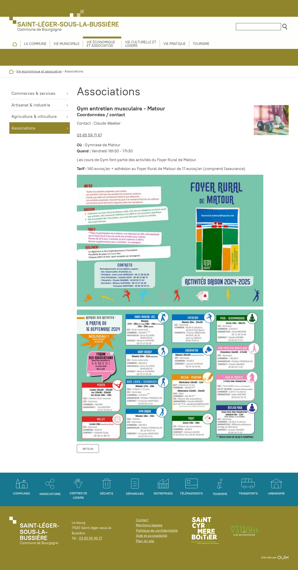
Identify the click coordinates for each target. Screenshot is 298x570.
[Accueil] (11, 71)
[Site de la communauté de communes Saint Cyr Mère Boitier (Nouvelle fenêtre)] (205, 530)
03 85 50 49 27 (90, 538)
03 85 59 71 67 (89, 135)
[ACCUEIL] (14, 43)
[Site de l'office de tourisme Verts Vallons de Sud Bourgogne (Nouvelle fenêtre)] (244, 530)
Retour (88, 449)
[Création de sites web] (283, 557)
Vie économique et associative (39, 71)
